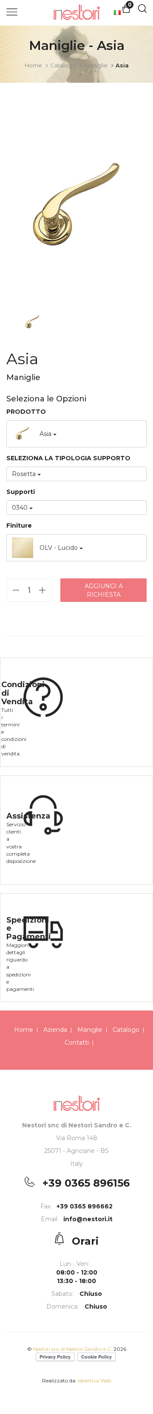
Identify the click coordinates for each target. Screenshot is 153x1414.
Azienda (55, 1030)
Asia (46, 434)
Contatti (77, 1042)
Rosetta (24, 474)
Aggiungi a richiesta (104, 590)
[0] (126, 11)
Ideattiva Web (94, 1380)
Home (33, 65)
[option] (76, 207)
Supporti (20, 492)
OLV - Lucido (59, 548)
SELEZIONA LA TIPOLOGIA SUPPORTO (68, 458)
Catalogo (63, 65)
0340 (20, 507)
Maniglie (96, 65)
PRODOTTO (26, 411)
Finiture (19, 525)
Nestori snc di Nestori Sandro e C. (73, 1349)
